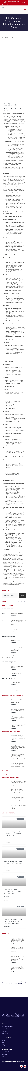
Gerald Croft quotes (16, 673)
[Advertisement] (14, 58)
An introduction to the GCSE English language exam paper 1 (18, 725)
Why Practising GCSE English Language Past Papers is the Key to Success (18, 701)
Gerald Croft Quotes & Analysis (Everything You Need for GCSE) (13, 833)
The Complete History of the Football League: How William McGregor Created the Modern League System (18, 940)
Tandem (16, 474)
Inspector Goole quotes (17, 613)
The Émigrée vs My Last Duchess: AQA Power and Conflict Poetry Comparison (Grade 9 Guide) (18, 746)
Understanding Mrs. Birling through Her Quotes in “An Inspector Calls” (18, 649)
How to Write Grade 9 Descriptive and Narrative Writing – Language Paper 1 (18, 709)
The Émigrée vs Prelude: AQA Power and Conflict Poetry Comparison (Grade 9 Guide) (18, 737)
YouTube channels (14, 380)
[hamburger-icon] (24, 10)
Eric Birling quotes (15, 640)
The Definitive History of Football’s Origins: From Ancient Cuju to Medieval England (17, 967)
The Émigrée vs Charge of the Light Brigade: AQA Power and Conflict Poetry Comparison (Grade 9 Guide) (18, 756)
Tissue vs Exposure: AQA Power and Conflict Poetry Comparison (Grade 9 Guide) (18, 765)
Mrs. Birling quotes (16, 690)
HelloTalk (9, 476)
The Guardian (20, 430)
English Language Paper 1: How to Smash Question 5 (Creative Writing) (17, 717)
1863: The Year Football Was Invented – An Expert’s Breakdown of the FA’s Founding (18, 958)
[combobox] (10, 595)
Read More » (13, 615)
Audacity (8, 250)
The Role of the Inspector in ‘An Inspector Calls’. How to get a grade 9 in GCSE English (18, 622)
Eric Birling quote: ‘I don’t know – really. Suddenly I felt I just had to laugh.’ (13, 921)
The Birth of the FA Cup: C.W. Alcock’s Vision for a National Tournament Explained (17, 949)
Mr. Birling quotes (15, 682)
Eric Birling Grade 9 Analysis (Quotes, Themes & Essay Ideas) (13, 891)
